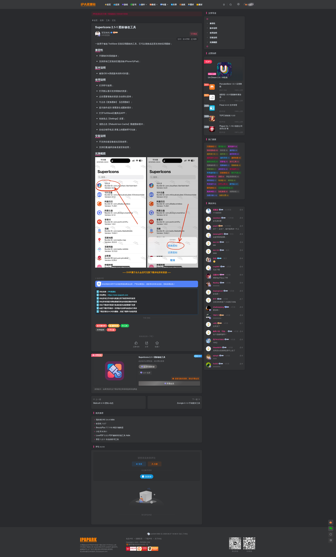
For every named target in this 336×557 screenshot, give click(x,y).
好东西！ (216, 294)
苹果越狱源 (212, 172)
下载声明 (148, 538)
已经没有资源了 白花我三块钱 (224, 302)
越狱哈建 (236, 157)
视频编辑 (224, 165)
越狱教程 (234, 154)
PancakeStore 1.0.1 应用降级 (230, 85)
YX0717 (216, 315)
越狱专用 (115, 325)
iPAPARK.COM (145, 542)
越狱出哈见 (212, 161)
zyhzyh (216, 355)
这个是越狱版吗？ (220, 334)
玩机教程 (223, 191)
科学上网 (223, 184)
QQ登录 (148, 476)
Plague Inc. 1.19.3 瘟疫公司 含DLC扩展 (230, 127)
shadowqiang (218, 307)
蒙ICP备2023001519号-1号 (138, 544)
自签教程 (224, 172)
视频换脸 (236, 165)
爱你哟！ (216, 310)
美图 (221, 176)
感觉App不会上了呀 (220, 278)
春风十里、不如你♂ (220, 331)
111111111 (217, 318)
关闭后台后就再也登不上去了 (224, 350)
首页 (95, 20)
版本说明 (213, 28)
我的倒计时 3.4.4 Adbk (105, 419)
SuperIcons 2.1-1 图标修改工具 (115, 27)
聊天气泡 (236, 172)
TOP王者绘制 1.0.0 (227, 115)
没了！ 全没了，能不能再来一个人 (226, 229)
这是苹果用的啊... (220, 237)
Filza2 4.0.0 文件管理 (228, 105)
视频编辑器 (212, 165)
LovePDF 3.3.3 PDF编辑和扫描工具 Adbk (113, 435)
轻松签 (224, 150)
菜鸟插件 (234, 169)
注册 (156, 464)
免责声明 (129, 538)
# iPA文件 (100, 330)
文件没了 (216, 326)
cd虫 (215, 323)
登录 (140, 464)
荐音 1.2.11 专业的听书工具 (107, 439)
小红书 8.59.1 (101, 431)
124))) (215, 342)
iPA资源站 (112, 291)
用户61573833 (218, 339)
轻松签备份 (212, 150)
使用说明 (213, 32)
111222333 (217, 213)
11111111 (216, 367)
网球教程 (211, 180)
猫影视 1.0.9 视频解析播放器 (230, 95)
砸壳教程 (211, 187)
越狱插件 (212, 157)
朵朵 (214, 258)
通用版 (222, 146)
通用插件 (232, 146)
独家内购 (212, 195)
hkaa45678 (217, 347)
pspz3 (215, 226)
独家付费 (224, 195)
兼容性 (212, 23)
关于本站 (158, 538)
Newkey (216, 283)
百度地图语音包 (225, 187)
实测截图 (213, 42)
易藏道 (215, 210)
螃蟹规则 (211, 169)
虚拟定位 (223, 169)
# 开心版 (111, 330)
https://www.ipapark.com (118, 295)
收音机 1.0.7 (101, 423)
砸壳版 (234, 184)
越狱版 (233, 150)
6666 (215, 253)
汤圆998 (216, 275)
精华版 (231, 180)
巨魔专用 (102, 325)
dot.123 (216, 242)
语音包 (224, 161)
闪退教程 (211, 146)
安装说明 (213, 37)
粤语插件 (211, 184)
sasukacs (216, 218)
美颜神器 (211, 176)
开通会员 (250, 4)
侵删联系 (139, 538)
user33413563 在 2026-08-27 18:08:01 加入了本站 (169, 532)
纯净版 (222, 180)
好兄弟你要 (217, 221)
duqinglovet (218, 291)
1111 (215, 359)
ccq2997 (216, 266)
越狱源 (224, 154)
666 (214, 245)
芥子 (214, 299)
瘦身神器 (211, 191)
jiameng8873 (218, 234)
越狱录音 (224, 157)
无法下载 (216, 270)
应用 (102, 20)
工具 (108, 20)
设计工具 (234, 161)
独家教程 (234, 191)
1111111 (216, 286)
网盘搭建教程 (232, 176)
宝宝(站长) (105, 32)
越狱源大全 (212, 154)
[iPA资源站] (88, 539)
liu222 (215, 363)
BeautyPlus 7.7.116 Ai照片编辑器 (109, 427)
